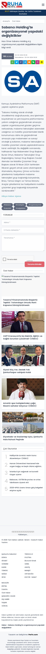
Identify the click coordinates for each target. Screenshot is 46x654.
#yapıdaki (7, 208)
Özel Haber (16, 21)
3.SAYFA (4, 589)
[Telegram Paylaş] (25, 62)
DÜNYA (4, 557)
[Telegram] (42, 548)
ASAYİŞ (27, 567)
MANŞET (28, 570)
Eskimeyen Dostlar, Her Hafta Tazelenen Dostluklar (23, 12)
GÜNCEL (5, 606)
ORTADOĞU (29, 574)
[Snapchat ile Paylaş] (42, 62)
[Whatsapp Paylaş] (12, 62)
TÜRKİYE (5, 570)
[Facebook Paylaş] (21, 62)
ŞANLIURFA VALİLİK (8, 596)
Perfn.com (33, 634)
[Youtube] (39, 548)
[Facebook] (32, 548)
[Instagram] (35, 548)
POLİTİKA (28, 557)
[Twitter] (29, 548)
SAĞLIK (4, 574)
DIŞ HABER (5, 599)
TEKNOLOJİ (29, 554)
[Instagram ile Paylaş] (37, 62)
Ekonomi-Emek (30, 561)
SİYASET (4, 561)
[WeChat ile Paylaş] (33, 62)
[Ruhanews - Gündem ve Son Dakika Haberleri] (12, 5)
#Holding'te (20, 205)
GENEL (27, 564)
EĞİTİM (4, 586)
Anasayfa (6, 21)
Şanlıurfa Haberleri (9, 554)
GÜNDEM (5, 564)
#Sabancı (7, 205)
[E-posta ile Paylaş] (29, 62)
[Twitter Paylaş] (17, 62)
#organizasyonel (35, 205)
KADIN (4, 567)
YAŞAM (4, 602)
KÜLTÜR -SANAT (31, 577)
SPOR (4, 577)
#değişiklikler (20, 208)
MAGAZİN (5, 583)
